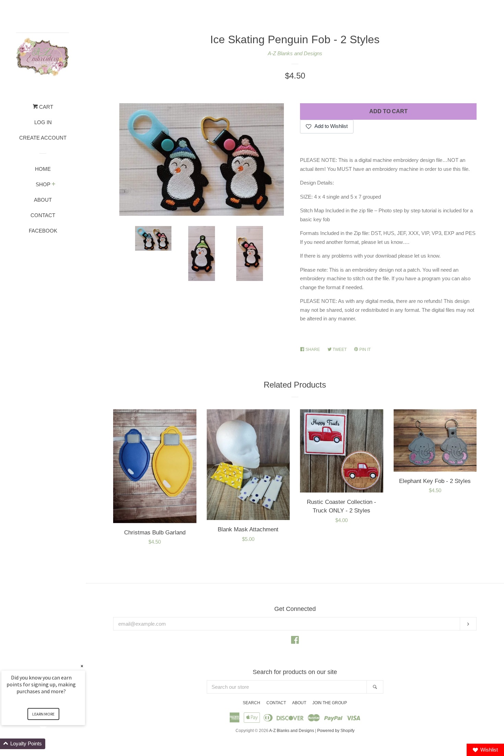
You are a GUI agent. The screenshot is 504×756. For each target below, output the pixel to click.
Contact (43, 215)
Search (251, 702)
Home (43, 169)
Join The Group (329, 702)
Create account (43, 138)
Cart (45, 107)
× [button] (82, 666)
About (43, 200)
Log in (43, 122)
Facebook (43, 231)
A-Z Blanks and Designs (295, 53)
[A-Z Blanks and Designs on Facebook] (295, 641)
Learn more (43, 714)
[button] (51, 744)
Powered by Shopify (336, 730)
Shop (43, 184)
